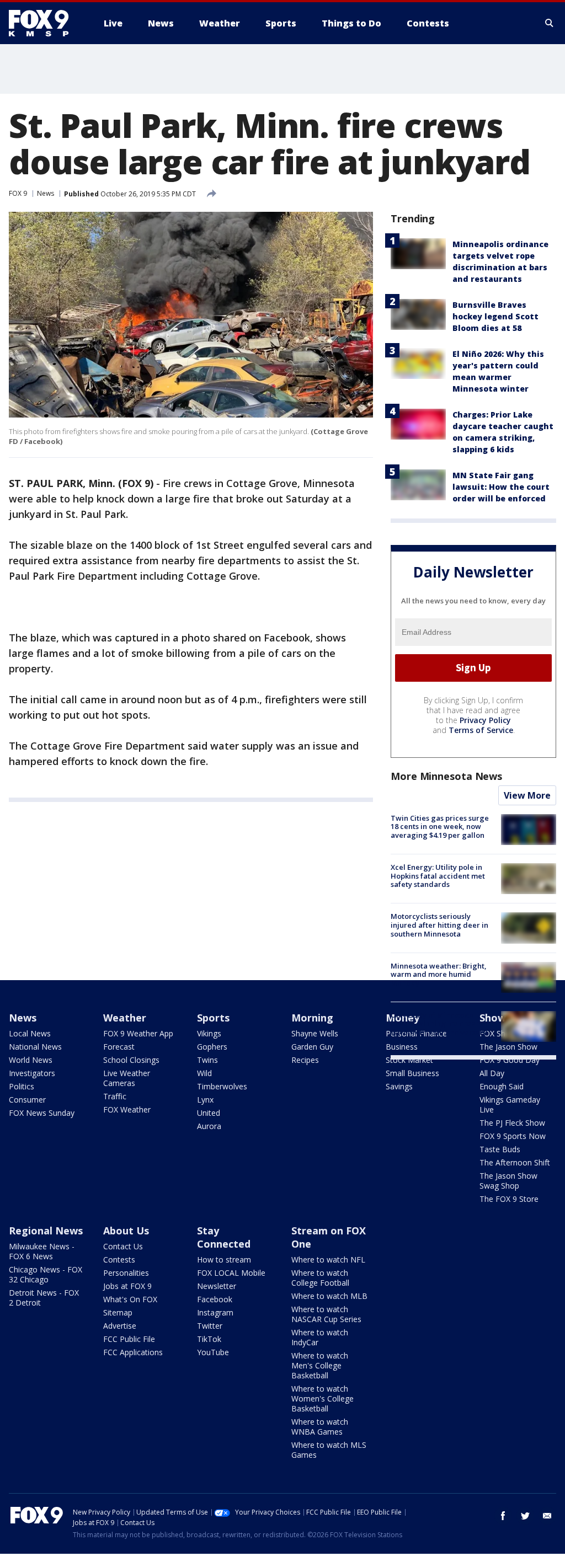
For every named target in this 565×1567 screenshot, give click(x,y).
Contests (119, 1259)
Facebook (214, 1299)
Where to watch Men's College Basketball (319, 1365)
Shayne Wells (314, 1033)
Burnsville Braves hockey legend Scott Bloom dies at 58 (495, 316)
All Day (491, 1073)
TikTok (209, 1339)
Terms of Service (481, 730)
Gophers (212, 1046)
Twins (207, 1060)
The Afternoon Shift (514, 1162)
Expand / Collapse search (549, 23)
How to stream (224, 1259)
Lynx (205, 1099)
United (208, 1113)
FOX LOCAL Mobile (231, 1272)
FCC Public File (129, 1339)
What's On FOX (130, 1299)
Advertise (119, 1325)
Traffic (114, 1096)
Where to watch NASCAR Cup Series (326, 1314)
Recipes (305, 1060)
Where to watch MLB (329, 1296)
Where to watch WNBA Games (319, 1426)
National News (35, 1046)
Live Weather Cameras (126, 1078)
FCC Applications (133, 1352)
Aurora (209, 1126)
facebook (503, 1516)
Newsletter (216, 1286)
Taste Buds (499, 1149)
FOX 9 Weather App (138, 1033)
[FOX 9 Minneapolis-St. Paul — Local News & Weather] (45, 23)
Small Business (412, 1073)
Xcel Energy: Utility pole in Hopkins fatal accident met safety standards (438, 875)
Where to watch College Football (320, 1277)
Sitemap (117, 1312)
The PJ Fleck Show (512, 1122)
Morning (312, 1017)
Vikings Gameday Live (509, 1104)
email (547, 1516)
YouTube (213, 1352)
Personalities (126, 1272)
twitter (525, 1516)
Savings (399, 1086)
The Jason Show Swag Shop (508, 1180)
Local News (30, 1033)
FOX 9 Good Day (509, 1060)
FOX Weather (127, 1109)
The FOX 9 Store (509, 1199)
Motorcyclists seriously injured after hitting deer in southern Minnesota (439, 924)
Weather (124, 1017)
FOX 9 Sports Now (512, 1136)
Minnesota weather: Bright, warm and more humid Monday (439, 974)
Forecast (119, 1046)
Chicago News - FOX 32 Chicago (45, 1274)
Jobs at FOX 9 (127, 1286)
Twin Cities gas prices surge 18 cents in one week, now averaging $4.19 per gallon (440, 826)
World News (30, 1060)
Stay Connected (223, 1237)
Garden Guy (312, 1046)
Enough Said (501, 1086)
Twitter (209, 1325)
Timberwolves (222, 1086)
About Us (126, 1230)
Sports (213, 1017)
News (45, 193)
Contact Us (123, 1246)
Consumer (27, 1099)
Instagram (215, 1312)
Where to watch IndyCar (319, 1337)
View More (527, 795)
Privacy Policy (485, 720)
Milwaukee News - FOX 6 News (41, 1251)
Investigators (32, 1073)
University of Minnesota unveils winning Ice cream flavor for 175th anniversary (439, 1023)
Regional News (46, 1230)
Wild (204, 1073)
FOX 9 (18, 193)
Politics (21, 1086)
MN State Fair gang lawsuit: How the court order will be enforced (501, 487)
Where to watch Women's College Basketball (322, 1398)
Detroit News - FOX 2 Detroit (44, 1297)
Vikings (209, 1033)
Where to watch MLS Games (328, 1450)
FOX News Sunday (41, 1113)
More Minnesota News (446, 776)
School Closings (131, 1060)
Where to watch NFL (328, 1259)
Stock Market (409, 1060)
